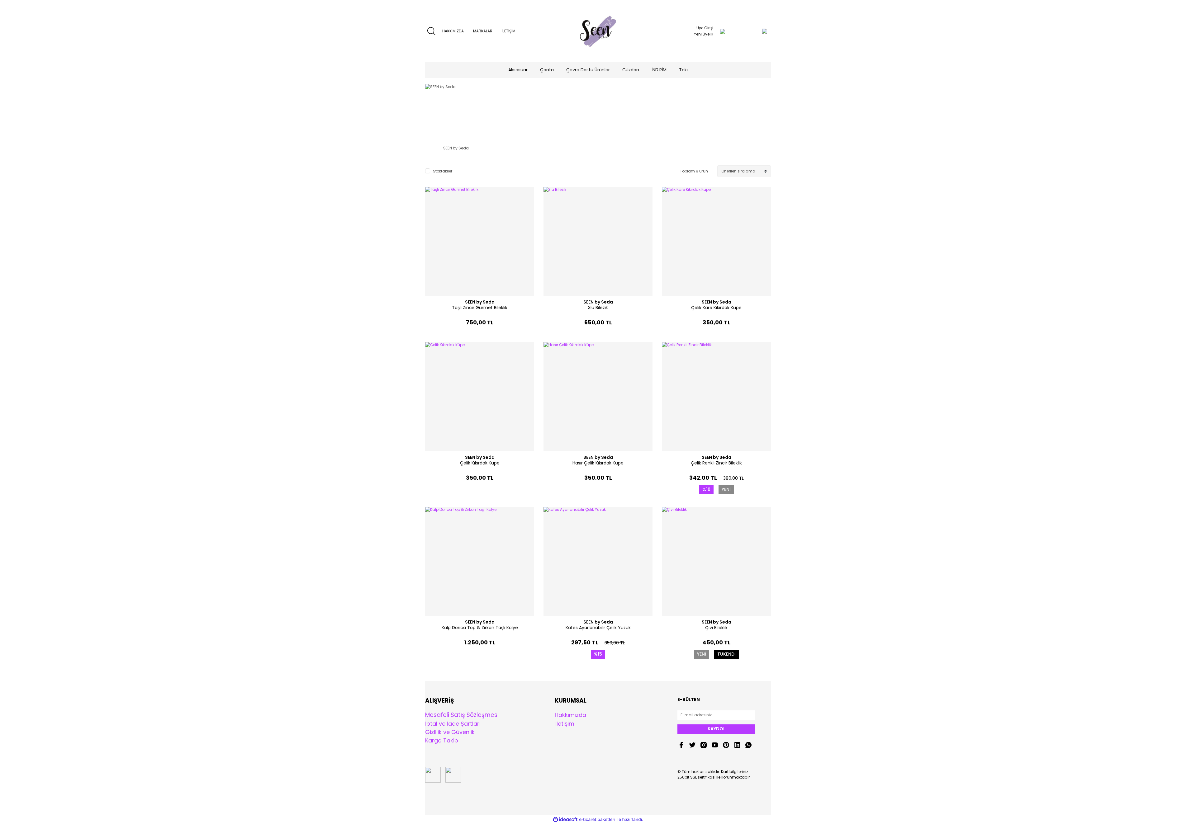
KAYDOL (716, 729)
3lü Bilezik (598, 307)
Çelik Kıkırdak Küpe (480, 463)
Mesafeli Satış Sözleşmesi (462, 715)
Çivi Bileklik (716, 627)
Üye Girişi (704, 28)
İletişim (564, 723)
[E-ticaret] (597, 819)
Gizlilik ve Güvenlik (450, 732)
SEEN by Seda (480, 302)
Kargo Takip (441, 740)
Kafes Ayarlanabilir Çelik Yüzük (598, 627)
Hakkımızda (570, 715)
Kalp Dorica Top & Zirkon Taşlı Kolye (480, 627)
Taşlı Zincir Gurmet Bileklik (479, 307)
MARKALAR (482, 31)
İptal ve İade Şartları (453, 723)
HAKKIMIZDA (453, 31)
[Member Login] (722, 31)
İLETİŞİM (508, 31)
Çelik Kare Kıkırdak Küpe (716, 307)
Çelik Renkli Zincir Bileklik (716, 463)
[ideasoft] (565, 819)
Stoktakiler (442, 171)
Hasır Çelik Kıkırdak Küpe (598, 463)
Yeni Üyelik (703, 34)
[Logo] (598, 31)
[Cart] (752, 31)
